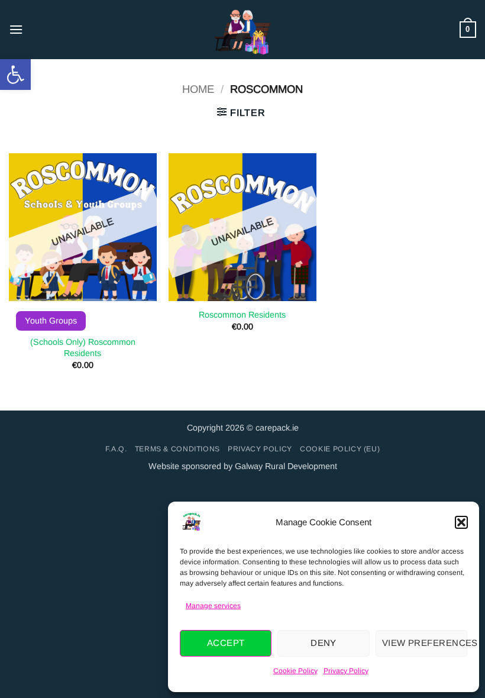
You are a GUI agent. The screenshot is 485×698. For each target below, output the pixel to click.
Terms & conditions (177, 449)
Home (198, 89)
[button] (15, 74)
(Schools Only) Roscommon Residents (82, 347)
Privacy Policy (346, 671)
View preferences (424, 643)
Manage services (213, 606)
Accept (226, 643)
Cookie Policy (295, 671)
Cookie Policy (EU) (340, 449)
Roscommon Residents (242, 314)
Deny (324, 643)
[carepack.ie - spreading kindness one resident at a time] (242, 29)
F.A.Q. (116, 449)
